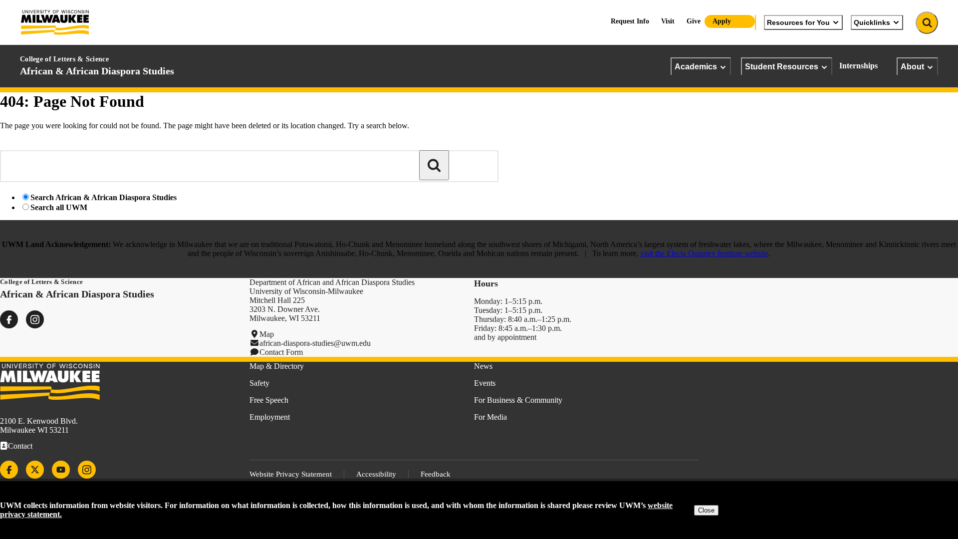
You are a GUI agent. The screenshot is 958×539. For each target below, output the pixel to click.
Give (694, 21)
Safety (259, 383)
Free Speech (268, 400)
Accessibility (376, 474)
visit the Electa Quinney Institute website (704, 253)
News (483, 366)
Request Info (630, 21)
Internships (858, 65)
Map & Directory (276, 366)
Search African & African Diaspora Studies (103, 197)
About (912, 66)
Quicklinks (872, 22)
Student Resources (781, 66)
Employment (269, 417)
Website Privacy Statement (290, 474)
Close (706, 510)
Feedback (436, 474)
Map (266, 334)
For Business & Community (518, 400)
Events (484, 383)
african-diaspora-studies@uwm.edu (315, 343)
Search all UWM (58, 207)
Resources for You (798, 22)
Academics (696, 66)
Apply (722, 21)
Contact (20, 446)
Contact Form (281, 352)
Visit (668, 21)
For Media (490, 417)
